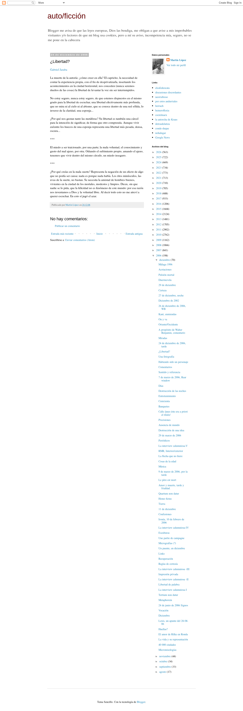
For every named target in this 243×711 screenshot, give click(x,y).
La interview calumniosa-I (173, 589)
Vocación (163, 610)
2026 (159, 152)
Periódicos (164, 440)
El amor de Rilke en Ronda (173, 634)
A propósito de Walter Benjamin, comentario (172, 331)
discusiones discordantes (168, 92)
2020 (159, 183)
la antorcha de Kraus (166, 119)
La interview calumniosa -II (174, 579)
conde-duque (162, 128)
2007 (159, 250)
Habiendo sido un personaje (173, 362)
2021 (159, 178)
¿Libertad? (164, 351)
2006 (159, 255)
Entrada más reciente (62, 233)
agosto (163, 671)
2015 (159, 209)
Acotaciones (165, 269)
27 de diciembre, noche (171, 295)
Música (162, 466)
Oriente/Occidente (168, 324)
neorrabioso (161, 97)
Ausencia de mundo (169, 425)
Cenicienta (164, 401)
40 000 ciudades (167, 644)
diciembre (165, 260)
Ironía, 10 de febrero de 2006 (171, 520)
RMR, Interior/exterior (171, 451)
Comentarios (165, 367)
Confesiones (165, 514)
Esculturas (164, 532)
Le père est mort (167, 480)
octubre (163, 661)
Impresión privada (168, 574)
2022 (159, 172)
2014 (159, 214)
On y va (163, 319)
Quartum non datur (169, 493)
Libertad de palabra (169, 584)
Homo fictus (165, 498)
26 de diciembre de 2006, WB (172, 307)
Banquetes (164, 406)
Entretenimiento (167, 396)
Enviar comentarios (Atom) (80, 240)
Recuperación (166, 558)
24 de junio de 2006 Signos (173, 605)
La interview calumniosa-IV (174, 527)
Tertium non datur (168, 595)
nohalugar (160, 133)
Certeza (162, 290)
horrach (159, 106)
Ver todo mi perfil (176, 65)
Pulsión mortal (166, 275)
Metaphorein (165, 600)
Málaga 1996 (165, 264)
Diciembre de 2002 (169, 300)
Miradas (163, 338)
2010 (159, 234)
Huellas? (163, 629)
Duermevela (165, 280)
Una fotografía (166, 356)
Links (162, 553)
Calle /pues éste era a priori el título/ (173, 413)
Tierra (162, 504)
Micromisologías (167, 650)
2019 (159, 188)
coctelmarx (161, 115)
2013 (159, 219)
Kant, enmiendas (167, 314)
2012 (159, 224)
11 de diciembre (167, 509)
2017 (159, 198)
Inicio (99, 233)
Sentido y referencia (169, 372)
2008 (159, 245)
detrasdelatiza (162, 124)
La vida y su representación (173, 639)
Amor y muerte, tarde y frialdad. (171, 486)
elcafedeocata (162, 88)
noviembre (165, 656)
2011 (159, 229)
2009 (159, 240)
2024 (159, 162)
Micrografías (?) (167, 543)
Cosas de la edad (167, 461)
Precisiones (164, 420)
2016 (159, 203)
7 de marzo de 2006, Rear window (172, 378)
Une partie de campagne (171, 538)
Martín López (178, 60)
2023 (159, 167)
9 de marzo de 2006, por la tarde (173, 473)
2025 (159, 157)
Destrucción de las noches (172, 391)
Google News (162, 137)
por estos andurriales (166, 101)
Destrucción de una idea (171, 430)
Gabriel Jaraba (58, 69)
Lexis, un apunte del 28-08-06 (173, 622)
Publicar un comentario (67, 226)
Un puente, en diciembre (172, 548)
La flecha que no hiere (170, 456)
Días (161, 386)
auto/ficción (66, 16)
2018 (159, 193)
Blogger (141, 702)
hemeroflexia (162, 110)
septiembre (165, 666)
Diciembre (164, 615)
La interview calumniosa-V (173, 446)
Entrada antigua (134, 233)
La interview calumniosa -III (174, 569)
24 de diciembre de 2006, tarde (172, 344)
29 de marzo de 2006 (170, 435)
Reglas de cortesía (168, 564)
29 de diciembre (167, 285)
